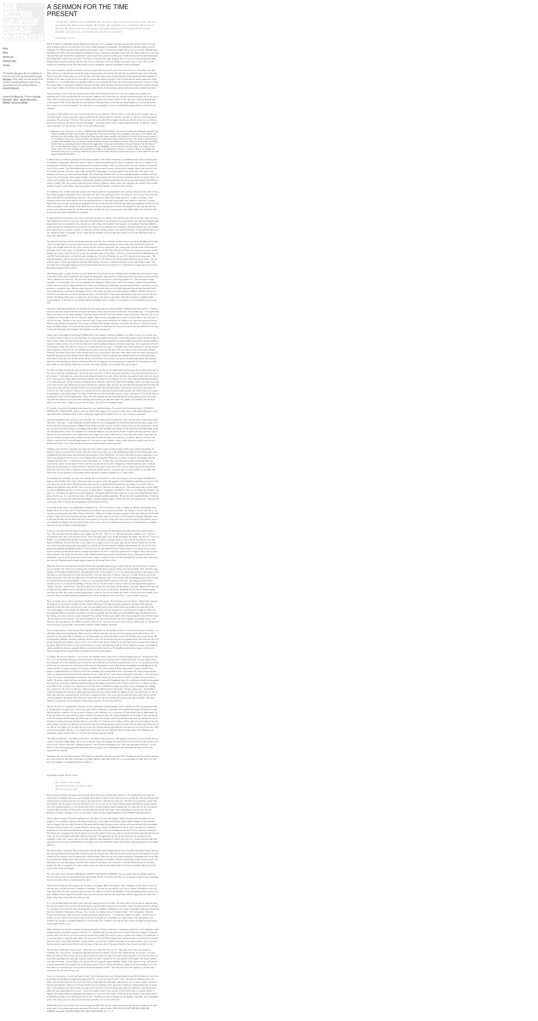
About (5, 52)
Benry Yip (18, 96)
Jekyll (15, 99)
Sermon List (8, 56)
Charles (16, 14)
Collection (22, 37)
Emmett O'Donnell (11, 87)
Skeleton (7, 102)
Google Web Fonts (28, 99)
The (9, 6)
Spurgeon (19, 22)
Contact (6, 65)
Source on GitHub (19, 102)
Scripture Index (9, 60)
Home (5, 48)
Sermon (16, 29)
